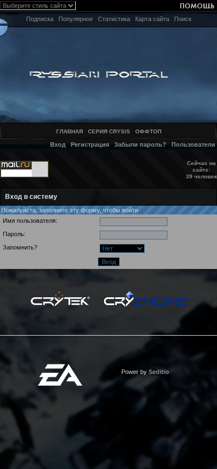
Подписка (39, 19)
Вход (58, 144)
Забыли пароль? (140, 144)
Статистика (114, 19)
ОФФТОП (148, 131)
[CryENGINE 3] (145, 294)
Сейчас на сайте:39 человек (201, 169)
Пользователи (193, 144)
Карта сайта (152, 19)
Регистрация (90, 144)
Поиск (182, 19)
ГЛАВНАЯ (69, 131)
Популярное (75, 19)
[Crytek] (60, 294)
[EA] (60, 367)
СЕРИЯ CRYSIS (109, 131)
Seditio (159, 371)
